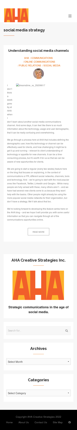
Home (9, 422)
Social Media (52, 65)
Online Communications (39, 61)
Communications (42, 58)
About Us (23, 422)
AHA (26, 58)
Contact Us (41, 422)
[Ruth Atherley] (38, 73)
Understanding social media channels (38, 50)
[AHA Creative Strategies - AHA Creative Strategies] (30, 15)
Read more (38, 231)
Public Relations (30, 65)
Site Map (58, 422)
